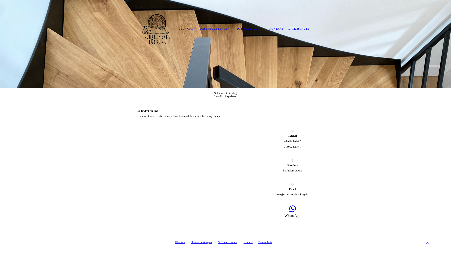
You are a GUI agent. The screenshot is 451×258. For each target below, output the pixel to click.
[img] (225, 44)
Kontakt (276, 28)
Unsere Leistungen (201, 242)
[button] (427, 242)
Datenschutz (265, 242)
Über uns (180, 242)
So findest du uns (227, 242)
